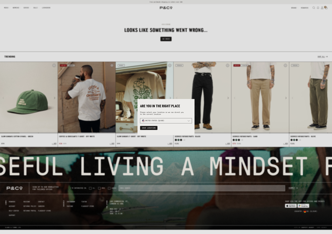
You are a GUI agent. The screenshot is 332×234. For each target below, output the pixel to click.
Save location (148, 128)
